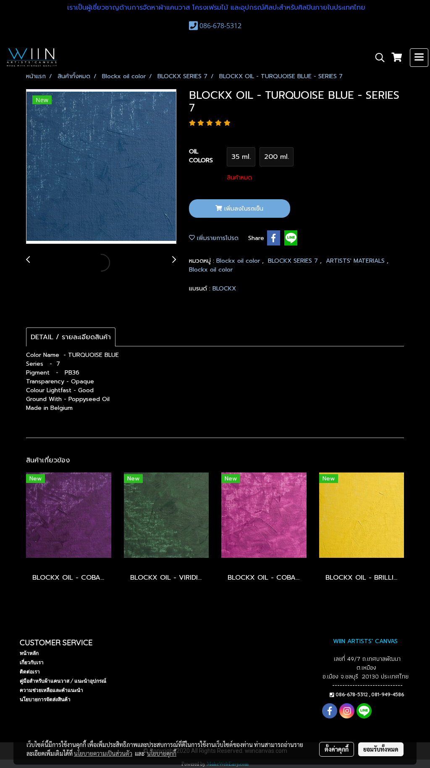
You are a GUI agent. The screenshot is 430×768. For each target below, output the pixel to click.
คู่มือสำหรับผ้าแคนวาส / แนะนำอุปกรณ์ (63, 681)
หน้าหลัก (29, 653)
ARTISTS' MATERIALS (356, 260)
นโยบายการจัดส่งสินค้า (45, 699)
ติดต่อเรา (30, 671)
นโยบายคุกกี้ (161, 753)
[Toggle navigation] (419, 57)
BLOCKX (224, 288)
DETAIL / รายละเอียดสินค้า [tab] (71, 337)
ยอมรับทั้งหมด (381, 749)
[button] (377, 57)
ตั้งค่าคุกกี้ (337, 749)
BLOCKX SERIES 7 (294, 260)
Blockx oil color (239, 260)
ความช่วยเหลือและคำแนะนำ (51, 690)
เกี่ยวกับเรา (32, 662)
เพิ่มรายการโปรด (217, 238)
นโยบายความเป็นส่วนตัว (103, 753)
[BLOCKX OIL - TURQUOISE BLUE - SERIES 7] (101, 167)
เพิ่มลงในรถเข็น (242, 208)
